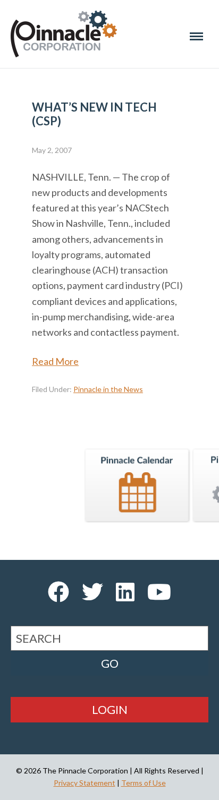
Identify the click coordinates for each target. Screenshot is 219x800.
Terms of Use (143, 782)
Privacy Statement (84, 782)
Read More (55, 361)
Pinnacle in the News (108, 389)
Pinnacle (64, 34)
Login (110, 709)
